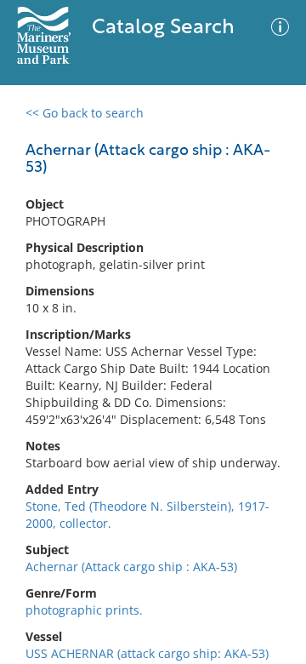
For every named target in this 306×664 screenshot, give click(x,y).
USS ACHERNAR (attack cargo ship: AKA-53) (147, 653)
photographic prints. (84, 610)
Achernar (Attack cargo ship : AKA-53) (131, 566)
